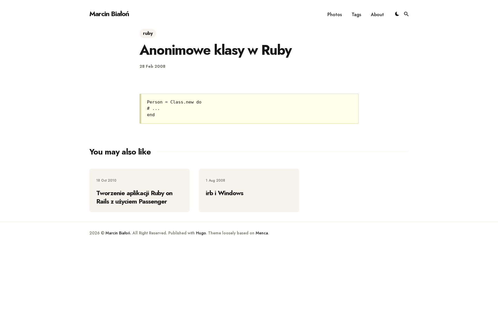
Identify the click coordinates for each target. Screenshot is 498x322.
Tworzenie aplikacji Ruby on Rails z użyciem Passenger (134, 197)
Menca (262, 233)
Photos (334, 14)
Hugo (201, 233)
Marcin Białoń (109, 14)
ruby (148, 33)
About (377, 14)
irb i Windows (224, 192)
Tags (356, 14)
